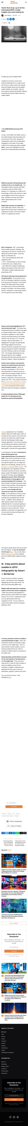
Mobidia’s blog (10, 554)
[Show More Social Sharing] (16, 19)
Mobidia (3, 432)
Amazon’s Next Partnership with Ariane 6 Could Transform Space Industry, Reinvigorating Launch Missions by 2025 (15, 1018)
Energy (3, 1050)
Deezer (9, 813)
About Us (3, 1061)
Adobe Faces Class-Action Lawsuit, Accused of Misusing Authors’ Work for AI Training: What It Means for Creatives (13, 871)
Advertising (4, 1064)
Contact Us (4, 1068)
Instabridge (11, 466)
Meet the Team (5, 1066)
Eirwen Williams (8, 15)
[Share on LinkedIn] (13, 19)
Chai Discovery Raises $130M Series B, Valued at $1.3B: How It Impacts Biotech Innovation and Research (12, 916)
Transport (3, 1041)
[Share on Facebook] (10, 19)
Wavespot (4, 466)
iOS (13, 813)
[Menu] (2, 2)
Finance (3, 1036)
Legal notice (4, 1073)
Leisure (3, 1038)
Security (3, 1045)
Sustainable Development (7, 1052)
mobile (17, 813)
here (11, 552)
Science (3, 1043)
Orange (16, 815)
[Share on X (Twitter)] (8, 19)
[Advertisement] (14, 59)
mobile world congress (7, 815)
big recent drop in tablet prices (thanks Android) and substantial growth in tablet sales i (13, 384)
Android (4, 813)
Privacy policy (4, 1071)
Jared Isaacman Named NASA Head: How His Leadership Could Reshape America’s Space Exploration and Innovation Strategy (15, 978)
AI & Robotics (4, 1048)
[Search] (26, 2)
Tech (2, 1034)
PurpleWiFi (20, 466)
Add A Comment (14, 923)
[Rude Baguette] (14, 2)
